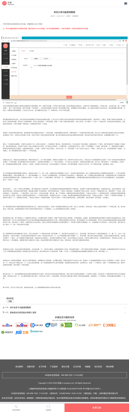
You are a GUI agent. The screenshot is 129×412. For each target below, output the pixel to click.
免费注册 (96, 407)
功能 (10, 301)
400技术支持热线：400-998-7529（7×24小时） (64, 375)
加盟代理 (31, 366)
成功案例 (19, 366)
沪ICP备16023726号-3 (92, 389)
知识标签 (98, 366)
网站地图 (110, 366)
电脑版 (87, 366)
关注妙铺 (77, 366)
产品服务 (54, 366)
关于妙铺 (42, 366)
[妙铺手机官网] (8, 3)
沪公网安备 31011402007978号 (70, 389)
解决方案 (65, 366)
